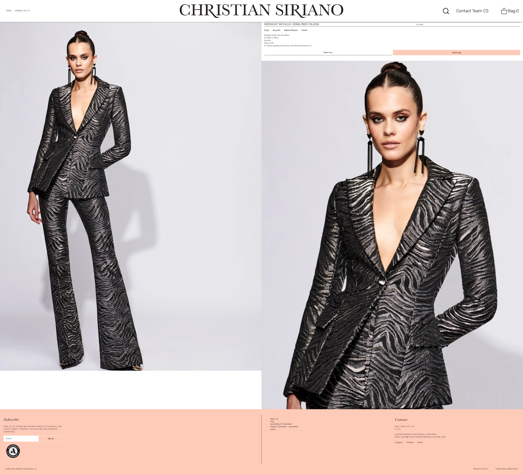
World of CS (22, 11)
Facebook (410, 442)
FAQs (272, 422)
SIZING (273, 429)
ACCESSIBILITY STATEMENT (281, 424)
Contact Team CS (472, 11)
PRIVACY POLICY (480, 469)
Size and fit (276, 30)
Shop (9, 11)
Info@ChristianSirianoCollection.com (423, 437)
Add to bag (456, 53)
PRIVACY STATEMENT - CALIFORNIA (284, 427)
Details (266, 30)
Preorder (304, 30)
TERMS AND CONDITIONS (506, 469)
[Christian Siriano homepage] (261, 11)
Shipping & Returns (291, 30)
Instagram (399, 442)
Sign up (51, 439)
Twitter (420, 442)
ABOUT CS (274, 419)
